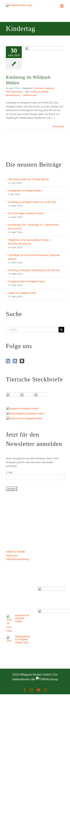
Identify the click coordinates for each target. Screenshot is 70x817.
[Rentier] (12, 399)
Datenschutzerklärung (17, 559)
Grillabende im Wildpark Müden (25, 190)
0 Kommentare (29, 95)
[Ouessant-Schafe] (40, 399)
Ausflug (34, 91)
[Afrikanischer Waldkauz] (25, 413)
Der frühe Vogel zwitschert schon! (26, 213)
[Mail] (22, 361)
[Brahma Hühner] (26, 399)
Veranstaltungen (14, 91)
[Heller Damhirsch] (24, 418)
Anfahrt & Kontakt (15, 551)
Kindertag (43, 91)
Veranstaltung (13, 95)
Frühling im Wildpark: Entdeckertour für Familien (34, 270)
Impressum (12, 555)
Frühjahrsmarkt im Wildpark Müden (26, 281)
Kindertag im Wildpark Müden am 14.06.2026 (32, 202)
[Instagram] (15, 361)
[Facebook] (8, 361)
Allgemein (49, 88)
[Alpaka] (22, 408)
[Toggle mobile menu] (62, 6)
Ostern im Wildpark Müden (22, 293)
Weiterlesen (58, 126)
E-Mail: (9, 472)
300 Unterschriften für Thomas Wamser (28, 179)
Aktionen (38, 88)
